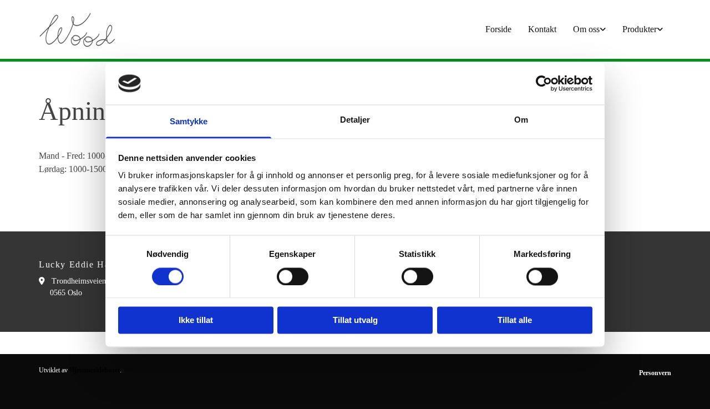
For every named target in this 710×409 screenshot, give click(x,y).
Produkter (639, 29)
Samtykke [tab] (189, 122)
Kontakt (542, 29)
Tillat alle (515, 320)
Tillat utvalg (355, 320)
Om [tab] (521, 120)
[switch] (292, 276)
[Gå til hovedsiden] (112, 29)
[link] (589, 29)
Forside (498, 29)
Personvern (655, 373)
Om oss (586, 29)
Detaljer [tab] (355, 120)
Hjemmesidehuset (94, 370)
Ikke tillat (196, 320)
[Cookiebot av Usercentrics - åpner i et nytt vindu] (543, 83)
